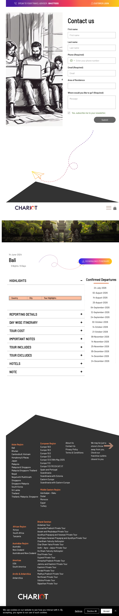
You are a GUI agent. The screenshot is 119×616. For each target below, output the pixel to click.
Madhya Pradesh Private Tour (50, 573)
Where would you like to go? (85, 92)
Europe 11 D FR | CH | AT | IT (51, 466)
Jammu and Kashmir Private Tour (52, 564)
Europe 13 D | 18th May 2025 (52, 459)
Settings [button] (78, 611)
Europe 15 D (45, 453)
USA (14, 563)
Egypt (43, 502)
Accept (106, 611)
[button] (115, 208)
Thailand (15, 493)
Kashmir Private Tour (46, 567)
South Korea (17, 486)
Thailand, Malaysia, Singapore (25, 496)
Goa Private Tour (44, 554)
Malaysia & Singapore (21, 467)
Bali (13, 447)
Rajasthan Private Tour (47, 583)
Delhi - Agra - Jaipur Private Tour (52, 547)
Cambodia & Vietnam (21, 454)
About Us (70, 442)
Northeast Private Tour (47, 576)
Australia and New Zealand (24, 553)
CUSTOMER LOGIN (101, 3)
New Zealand (18, 549)
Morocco (44, 499)
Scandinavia (45, 472)
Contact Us (70, 446)
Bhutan (15, 451)
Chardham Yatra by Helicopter (50, 541)
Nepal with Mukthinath (22, 477)
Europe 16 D (45, 449)
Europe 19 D (45, 446)
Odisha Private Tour (46, 580)
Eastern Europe (47, 479)
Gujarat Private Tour (46, 557)
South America (19, 566)
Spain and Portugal (48, 469)
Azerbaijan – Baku (48, 492)
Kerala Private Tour (45, 570)
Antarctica (18, 577)
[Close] (115, 611)
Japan (14, 460)
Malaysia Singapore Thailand (24, 470)
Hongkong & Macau (20, 457)
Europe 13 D (45, 456)
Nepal (14, 473)
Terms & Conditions (74, 452)
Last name (72, 42)
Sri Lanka (16, 490)
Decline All (92, 611)
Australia (16, 546)
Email (75, 67)
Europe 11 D (45, 463)
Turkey (43, 505)
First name (73, 29)
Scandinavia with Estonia (51, 475)
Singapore (16, 480)
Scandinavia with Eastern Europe (55, 482)
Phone (76, 54)
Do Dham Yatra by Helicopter (50, 550)
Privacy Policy (72, 449)
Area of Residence (76, 80)
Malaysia (15, 464)
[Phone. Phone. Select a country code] (72, 60)
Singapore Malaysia (20, 483)
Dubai (43, 496)
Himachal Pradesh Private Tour (51, 560)
